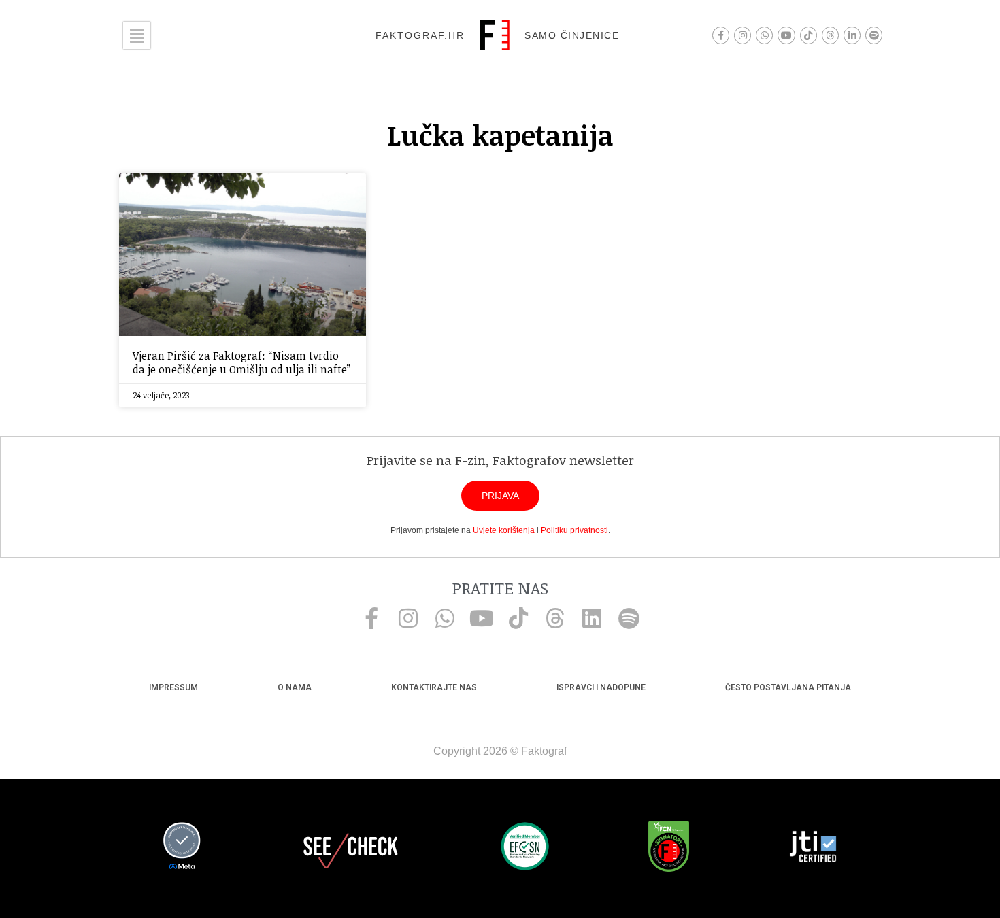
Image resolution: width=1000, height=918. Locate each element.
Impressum (173, 687)
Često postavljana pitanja (788, 687)
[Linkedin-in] (852, 35)
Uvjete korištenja (504, 530)
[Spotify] (873, 35)
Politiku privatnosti (574, 530)
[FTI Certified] (813, 849)
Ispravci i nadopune (601, 687)
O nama (295, 687)
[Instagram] (742, 35)
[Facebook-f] (720, 35)
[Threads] (830, 35)
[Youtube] (786, 35)
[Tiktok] (808, 35)
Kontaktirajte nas (434, 687)
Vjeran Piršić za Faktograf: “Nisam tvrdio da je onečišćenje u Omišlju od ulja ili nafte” (241, 362)
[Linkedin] (592, 618)
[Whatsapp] (764, 35)
